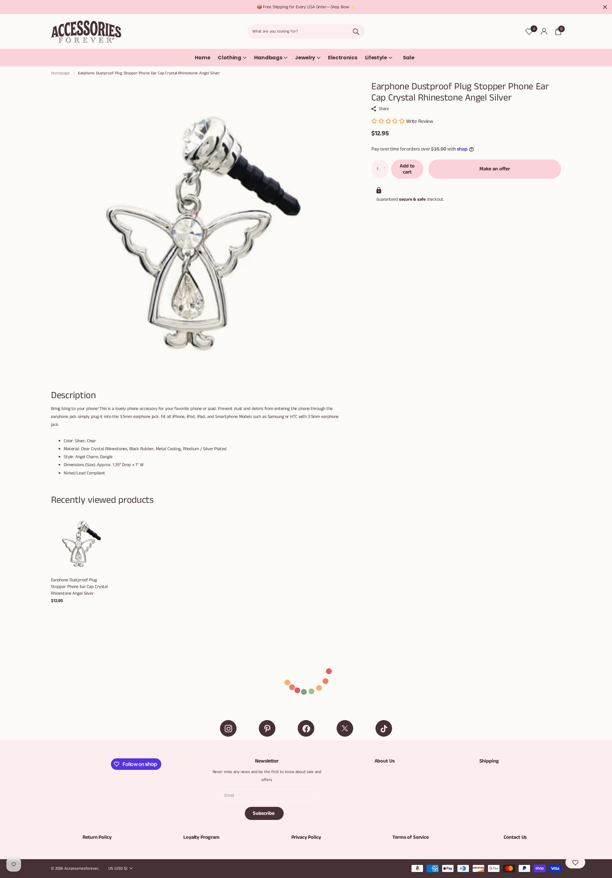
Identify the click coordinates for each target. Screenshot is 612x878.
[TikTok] (383, 728)
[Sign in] (544, 31)
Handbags (268, 57)
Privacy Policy (306, 837)
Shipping (489, 761)
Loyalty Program (201, 837)
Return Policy (97, 837)
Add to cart (407, 169)
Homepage (60, 73)
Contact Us (515, 837)
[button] (386, 162)
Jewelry (305, 57)
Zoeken (356, 31)
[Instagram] (228, 728)
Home (202, 57)
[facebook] (306, 728)
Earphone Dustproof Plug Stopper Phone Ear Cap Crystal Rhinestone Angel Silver (79, 586)
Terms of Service (410, 837)
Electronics (342, 57)
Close (605, 7)
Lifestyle (376, 57)
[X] (345, 728)
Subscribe (264, 813)
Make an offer (494, 169)
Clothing (229, 57)
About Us (385, 761)
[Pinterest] (267, 728)
